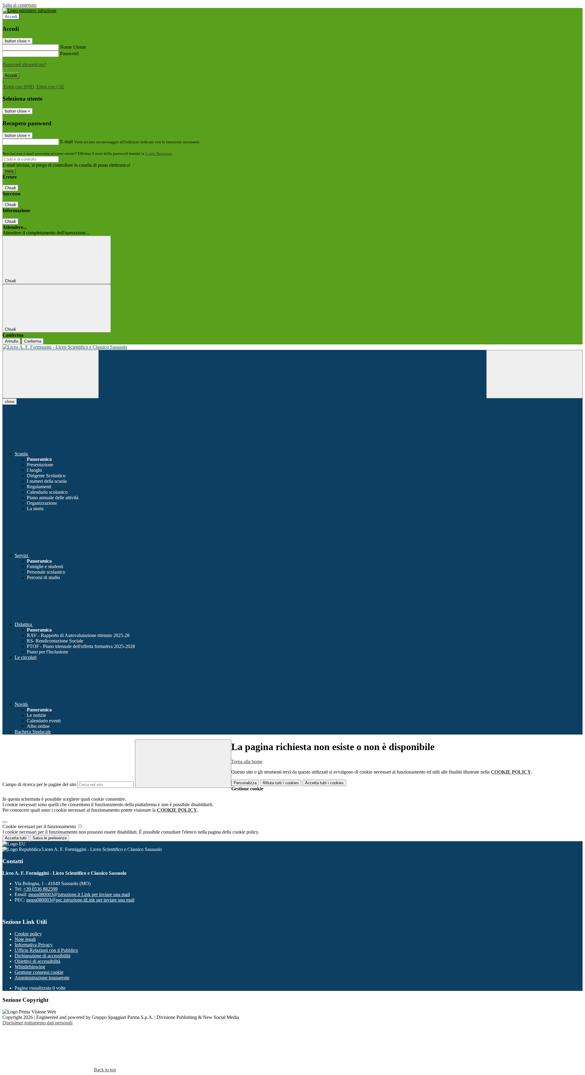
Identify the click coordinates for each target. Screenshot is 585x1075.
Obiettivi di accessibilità (37, 961)
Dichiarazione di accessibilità (42, 955)
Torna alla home (246, 761)
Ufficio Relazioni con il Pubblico (46, 950)
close (9, 401)
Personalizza (245, 783)
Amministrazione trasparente (42, 977)
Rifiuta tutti (281, 783)
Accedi (11, 16)
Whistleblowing (30, 966)
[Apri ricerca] (534, 374)
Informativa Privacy (34, 944)
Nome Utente (73, 47)
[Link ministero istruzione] (29, 10)
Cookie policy (28, 933)
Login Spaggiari (158, 153)
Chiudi (10, 188)
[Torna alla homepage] (292, 347)
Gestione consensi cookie (39, 972)
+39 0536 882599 (40, 889)
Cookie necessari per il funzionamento (39, 826)
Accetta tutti (324, 783)
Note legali (25, 939)
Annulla (11, 341)
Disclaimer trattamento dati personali (37, 1022)
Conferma (32, 341)
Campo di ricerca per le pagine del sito (39, 784)
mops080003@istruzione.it (79, 894)
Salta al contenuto (19, 5)
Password (69, 53)
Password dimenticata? (24, 64)
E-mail (66, 141)
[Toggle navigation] (50, 374)
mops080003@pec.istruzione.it (80, 899)
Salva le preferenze (50, 838)
